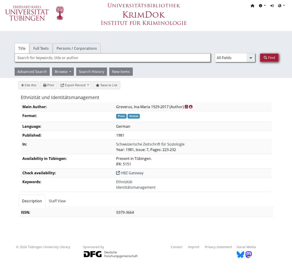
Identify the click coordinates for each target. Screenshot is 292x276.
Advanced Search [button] (32, 71)
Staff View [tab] (57, 200)
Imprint (193, 247)
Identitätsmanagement (136, 187)
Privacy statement (218, 247)
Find (271, 57)
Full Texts (41, 48)
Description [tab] (32, 200)
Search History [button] (91, 71)
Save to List (108, 85)
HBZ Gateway (131, 172)
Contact (176, 247)
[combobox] (113, 57)
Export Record (75, 85)
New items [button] (121, 71)
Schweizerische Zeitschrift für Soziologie (150, 144)
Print (50, 85)
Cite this (30, 85)
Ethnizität (124, 181)
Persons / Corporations (77, 48)
